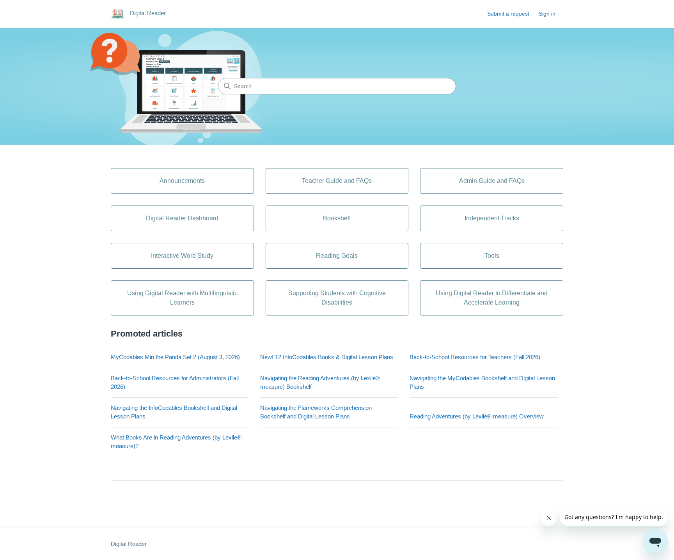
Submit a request (508, 14)
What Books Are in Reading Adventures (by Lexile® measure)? (176, 442)
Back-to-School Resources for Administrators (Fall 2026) (175, 382)
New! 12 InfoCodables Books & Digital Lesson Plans (326, 357)
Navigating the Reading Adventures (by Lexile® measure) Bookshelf (320, 382)
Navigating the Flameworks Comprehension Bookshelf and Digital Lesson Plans (316, 412)
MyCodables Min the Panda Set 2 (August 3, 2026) (175, 357)
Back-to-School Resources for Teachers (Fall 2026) (475, 357)
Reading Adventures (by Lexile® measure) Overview (477, 416)
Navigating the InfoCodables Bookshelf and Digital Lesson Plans (174, 412)
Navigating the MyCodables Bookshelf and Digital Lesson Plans (482, 382)
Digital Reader (129, 544)
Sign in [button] (547, 14)
